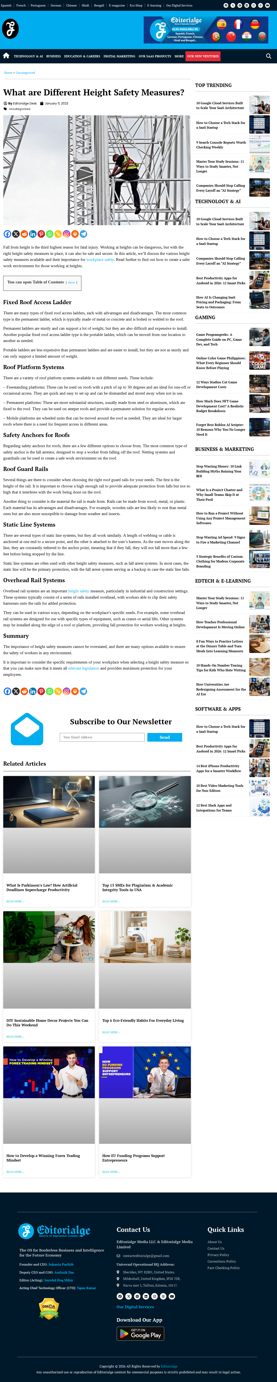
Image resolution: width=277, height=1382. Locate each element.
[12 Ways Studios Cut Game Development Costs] (259, 384)
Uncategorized (25, 73)
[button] (268, 56)
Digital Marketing (119, 56)
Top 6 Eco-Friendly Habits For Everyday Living (143, 1020)
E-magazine (117, 5)
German (56, 5)
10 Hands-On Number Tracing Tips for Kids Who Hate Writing (221, 667)
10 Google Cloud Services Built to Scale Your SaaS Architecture (220, 105)
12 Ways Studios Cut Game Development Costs (216, 384)
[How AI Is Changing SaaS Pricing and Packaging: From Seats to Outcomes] (259, 300)
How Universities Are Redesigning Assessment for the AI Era (221, 689)
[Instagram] (253, 5)
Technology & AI (28, 56)
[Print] (75, 234)
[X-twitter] (232, 5)
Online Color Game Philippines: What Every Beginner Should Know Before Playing (221, 363)
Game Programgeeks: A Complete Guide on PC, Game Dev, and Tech (219, 339)
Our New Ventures (203, 56)
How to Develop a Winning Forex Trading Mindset (43, 1157)
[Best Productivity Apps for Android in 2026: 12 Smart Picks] (259, 280)
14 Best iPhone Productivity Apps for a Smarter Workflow (218, 768)
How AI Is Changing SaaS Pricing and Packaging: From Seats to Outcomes (218, 302)
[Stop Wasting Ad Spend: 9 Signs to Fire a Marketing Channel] (259, 539)
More (179, 56)
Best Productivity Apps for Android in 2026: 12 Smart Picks (220, 280)
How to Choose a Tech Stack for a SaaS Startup (220, 125)
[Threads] (260, 5)
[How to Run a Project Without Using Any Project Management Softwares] (259, 515)
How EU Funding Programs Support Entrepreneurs (133, 1157)
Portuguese (38, 5)
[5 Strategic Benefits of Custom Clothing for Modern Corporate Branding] (259, 559)
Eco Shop (136, 5)
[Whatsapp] (49, 234)
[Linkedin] (246, 5)
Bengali (99, 5)
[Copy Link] (58, 234)
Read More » (15, 901)
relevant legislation (83, 668)
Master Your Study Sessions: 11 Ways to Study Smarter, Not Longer (220, 166)
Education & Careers (82, 56)
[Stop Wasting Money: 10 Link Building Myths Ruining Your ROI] (259, 469)
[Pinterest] (239, 5)
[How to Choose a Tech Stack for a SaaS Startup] (259, 124)
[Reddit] (24, 234)
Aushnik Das (64, 1272)
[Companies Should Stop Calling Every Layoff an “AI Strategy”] (259, 187)
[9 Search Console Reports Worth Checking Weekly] (259, 144)
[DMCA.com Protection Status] (49, 1318)
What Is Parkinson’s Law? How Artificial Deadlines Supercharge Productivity (41, 887)
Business (53, 56)
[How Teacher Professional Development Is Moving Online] (259, 624)
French (21, 5)
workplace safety (100, 259)
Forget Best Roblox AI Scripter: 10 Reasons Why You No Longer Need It (220, 430)
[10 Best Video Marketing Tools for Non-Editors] (259, 787)
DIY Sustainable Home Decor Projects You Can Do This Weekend (47, 1022)
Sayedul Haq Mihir (58, 1280)
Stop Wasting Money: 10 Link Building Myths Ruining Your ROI (219, 471)
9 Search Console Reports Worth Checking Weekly (221, 144)
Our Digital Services (179, 5)
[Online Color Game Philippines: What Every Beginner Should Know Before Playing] (259, 360)
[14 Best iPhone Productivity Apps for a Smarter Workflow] (259, 768)
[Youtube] (267, 5)
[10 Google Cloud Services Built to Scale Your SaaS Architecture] (259, 105)
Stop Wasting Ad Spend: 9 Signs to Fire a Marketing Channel (220, 539)
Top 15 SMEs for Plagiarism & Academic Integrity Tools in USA (137, 887)
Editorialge (169, 1366)
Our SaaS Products (155, 56)
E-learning (154, 5)
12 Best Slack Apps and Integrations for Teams (214, 807)
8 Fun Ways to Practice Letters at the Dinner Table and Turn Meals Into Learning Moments (219, 646)
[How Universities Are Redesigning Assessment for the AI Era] (259, 687)
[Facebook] (226, 5)
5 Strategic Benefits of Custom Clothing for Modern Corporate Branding (220, 561)
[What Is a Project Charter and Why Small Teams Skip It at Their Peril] (259, 492)
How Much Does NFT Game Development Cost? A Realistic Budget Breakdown (220, 406)
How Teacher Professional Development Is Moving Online (220, 624)
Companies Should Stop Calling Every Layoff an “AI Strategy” (220, 188)
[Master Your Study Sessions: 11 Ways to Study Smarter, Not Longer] (259, 164)
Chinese (71, 5)
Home (8, 73)
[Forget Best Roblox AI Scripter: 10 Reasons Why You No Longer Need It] (259, 427)
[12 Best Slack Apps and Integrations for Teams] (259, 807)
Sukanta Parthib (61, 1264)
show (71, 282)
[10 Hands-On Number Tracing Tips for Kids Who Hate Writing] (259, 667)
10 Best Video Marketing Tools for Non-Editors (219, 788)
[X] (16, 234)
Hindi (85, 5)
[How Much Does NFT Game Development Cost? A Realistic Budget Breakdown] (259, 403)
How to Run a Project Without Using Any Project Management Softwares (220, 518)
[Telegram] (83, 234)
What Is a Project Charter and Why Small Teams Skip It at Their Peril (219, 495)
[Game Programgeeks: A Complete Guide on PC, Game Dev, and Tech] (259, 337)
